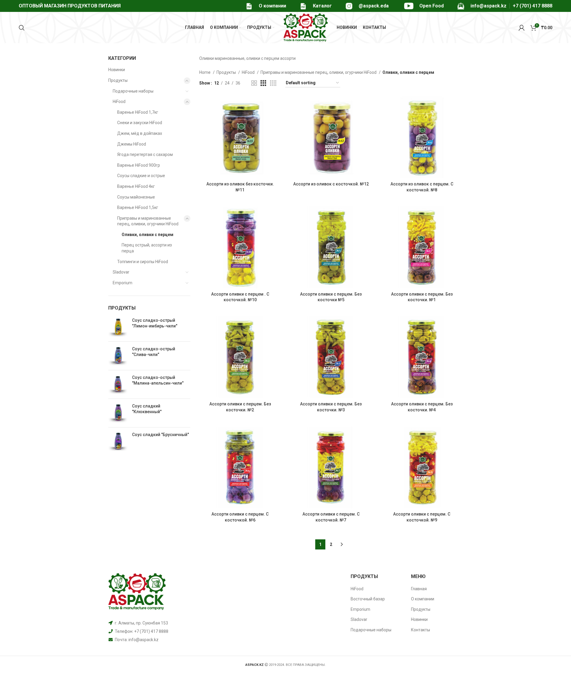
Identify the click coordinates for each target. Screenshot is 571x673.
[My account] (522, 28)
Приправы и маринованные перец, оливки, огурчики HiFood (147, 221)
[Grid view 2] (254, 83)
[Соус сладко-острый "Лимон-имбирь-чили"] (118, 327)
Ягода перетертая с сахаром (145, 154)
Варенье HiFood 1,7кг (137, 112)
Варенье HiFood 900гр (138, 165)
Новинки (116, 69)
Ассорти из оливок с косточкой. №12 (331, 184)
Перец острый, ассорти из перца (147, 248)
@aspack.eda (374, 6)
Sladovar (121, 272)
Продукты (118, 80)
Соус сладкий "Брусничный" (160, 434)
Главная (419, 588)
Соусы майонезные (136, 197)
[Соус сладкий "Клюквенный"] (118, 413)
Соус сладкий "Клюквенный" (146, 409)
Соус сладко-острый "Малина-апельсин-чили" (157, 380)
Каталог (322, 6)
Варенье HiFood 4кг (136, 186)
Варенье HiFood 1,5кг (137, 207)
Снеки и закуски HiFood (139, 122)
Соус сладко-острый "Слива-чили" (153, 351)
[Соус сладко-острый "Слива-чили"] (118, 356)
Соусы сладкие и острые (141, 175)
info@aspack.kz (143, 639)
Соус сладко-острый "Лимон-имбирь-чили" (154, 323)
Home (205, 72)
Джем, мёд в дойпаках (139, 133)
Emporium (122, 282)
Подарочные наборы (133, 91)
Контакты (420, 629)
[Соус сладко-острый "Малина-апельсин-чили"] (118, 384)
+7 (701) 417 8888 (532, 6)
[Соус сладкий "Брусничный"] (118, 441)
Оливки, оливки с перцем (147, 234)
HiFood (119, 101)
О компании (272, 6)
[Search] (22, 28)
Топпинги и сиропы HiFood (142, 261)
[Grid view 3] (263, 83)
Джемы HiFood (131, 144)
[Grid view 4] (273, 83)
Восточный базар (368, 599)
